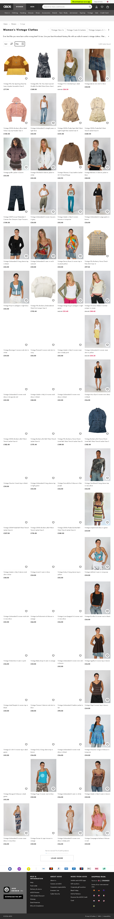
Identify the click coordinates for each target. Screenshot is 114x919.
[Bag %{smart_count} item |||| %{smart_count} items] (107, 6)
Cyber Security (55, 894)
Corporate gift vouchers (78, 887)
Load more (57, 858)
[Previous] (48, 30)
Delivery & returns (36, 889)
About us (53, 880)
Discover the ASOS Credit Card (79, 898)
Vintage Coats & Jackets (76, 30)
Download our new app (81, 2)
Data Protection (35, 902)
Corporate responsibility (58, 887)
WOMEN (19, 7)
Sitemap (32, 899)
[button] (94, 890)
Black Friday (74, 890)
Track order (33, 886)
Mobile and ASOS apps (78, 880)
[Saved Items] (102, 6)
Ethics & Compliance (37, 906)
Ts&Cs (99, 916)
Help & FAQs (98, 2)
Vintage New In (57, 30)
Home (5, 24)
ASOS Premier (34, 892)
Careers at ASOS (55, 884)
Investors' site (54, 890)
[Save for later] (26, 78)
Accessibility (106, 916)
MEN (32, 7)
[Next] (108, 30)
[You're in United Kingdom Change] (107, 1)
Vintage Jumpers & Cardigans (100, 30)
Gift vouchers (75, 884)
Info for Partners (76, 894)
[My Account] (96, 6)
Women (13, 24)
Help (31, 882)
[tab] (7, 13)
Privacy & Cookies (90, 916)
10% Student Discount (37, 896)
